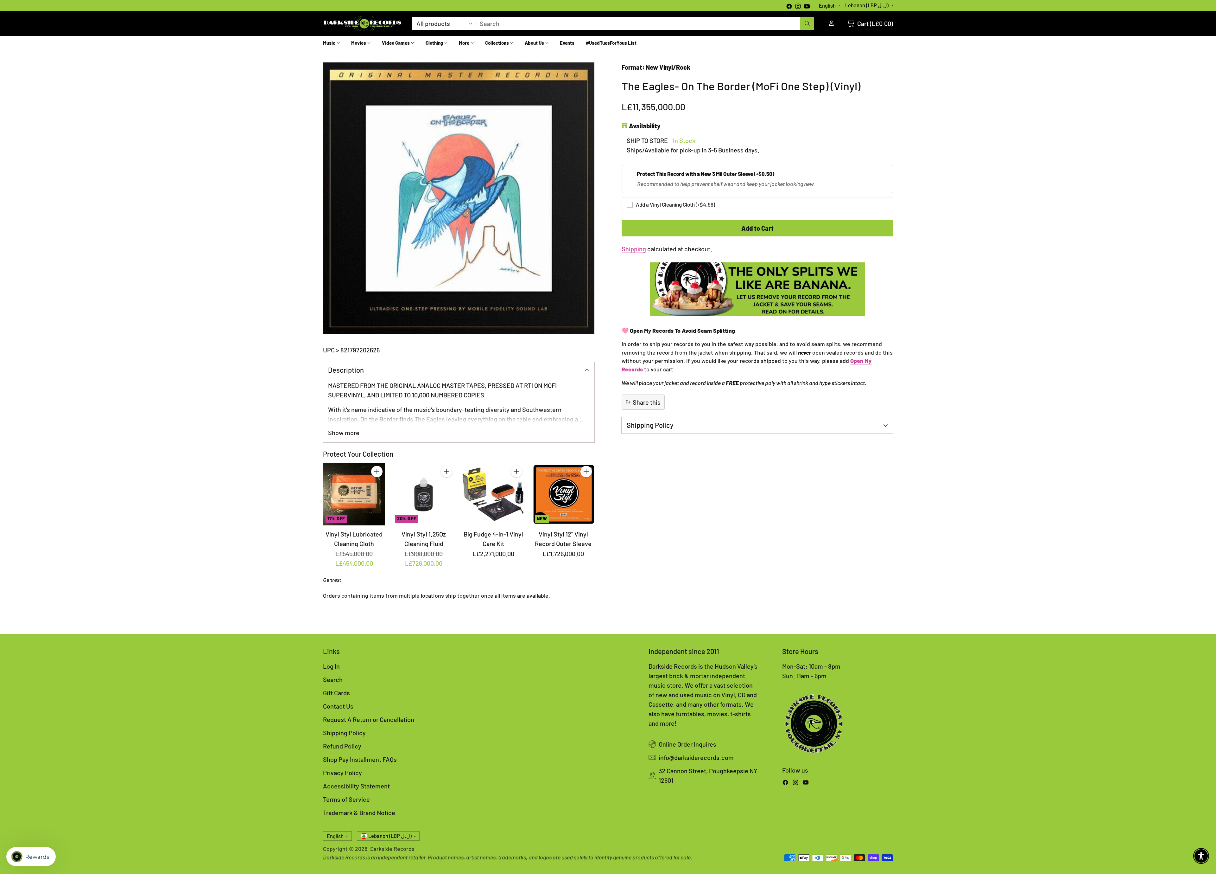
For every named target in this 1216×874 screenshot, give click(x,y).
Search (333, 679)
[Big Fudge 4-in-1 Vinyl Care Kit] (493, 494)
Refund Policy (342, 746)
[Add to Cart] (377, 471)
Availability (644, 126)
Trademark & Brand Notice (359, 812)
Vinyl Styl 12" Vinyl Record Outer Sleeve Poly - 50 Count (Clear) (563, 543)
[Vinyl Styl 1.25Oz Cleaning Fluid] (424, 494)
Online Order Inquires (687, 744)
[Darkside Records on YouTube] (807, 7)
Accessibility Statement (356, 786)
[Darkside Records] (362, 23)
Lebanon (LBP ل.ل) (867, 5)
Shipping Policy (344, 732)
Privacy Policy (342, 772)
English (827, 6)
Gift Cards (336, 693)
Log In (331, 666)
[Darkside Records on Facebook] (789, 7)
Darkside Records (392, 848)
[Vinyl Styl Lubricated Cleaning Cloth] (354, 494)
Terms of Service (346, 799)
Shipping (634, 249)
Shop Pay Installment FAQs (360, 759)
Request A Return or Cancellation (368, 719)
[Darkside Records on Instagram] (798, 7)
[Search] (807, 23)
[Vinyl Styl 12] (563, 494)
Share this (647, 402)
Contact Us (338, 706)
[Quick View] (377, 485)
